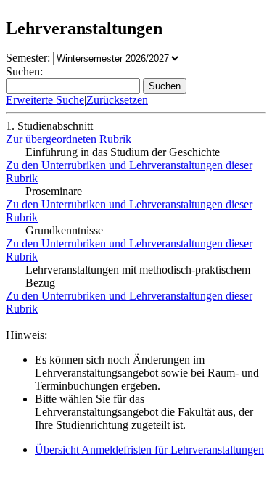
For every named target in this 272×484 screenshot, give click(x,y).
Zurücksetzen (117, 100)
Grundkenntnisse (64, 230)
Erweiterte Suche (45, 100)
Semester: (28, 58)
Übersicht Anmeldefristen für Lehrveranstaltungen (149, 449)
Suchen (165, 86)
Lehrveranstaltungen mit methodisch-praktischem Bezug (137, 276)
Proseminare (53, 191)
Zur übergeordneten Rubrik (68, 139)
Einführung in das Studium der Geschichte (122, 152)
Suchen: (24, 71)
